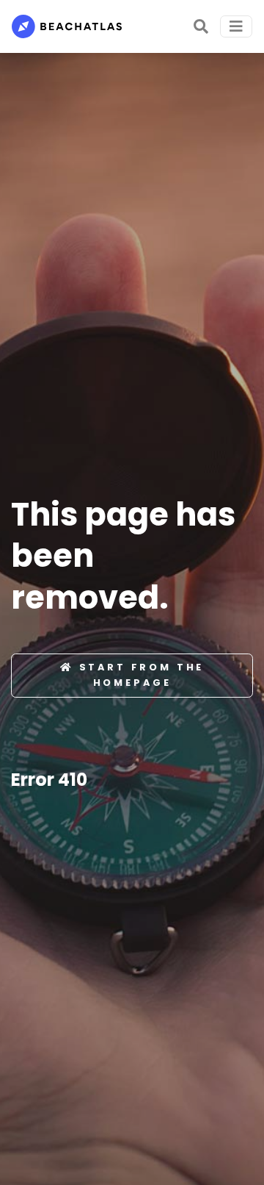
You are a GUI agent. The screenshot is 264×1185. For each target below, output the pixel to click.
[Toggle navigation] (236, 26)
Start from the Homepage (142, 674)
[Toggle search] (201, 26)
